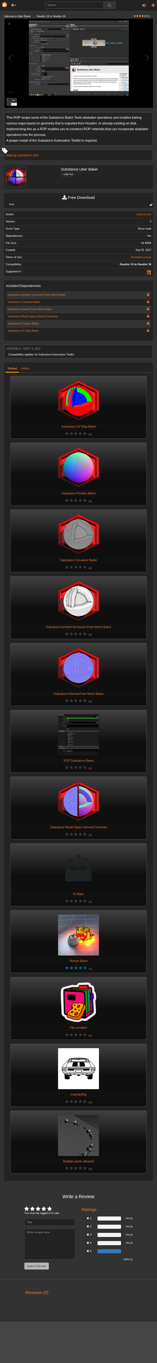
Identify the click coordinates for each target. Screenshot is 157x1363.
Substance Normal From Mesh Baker (30, 309)
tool (35, 155)
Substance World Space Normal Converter (33, 316)
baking (11, 155)
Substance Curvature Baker (24, 302)
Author (25, 368)
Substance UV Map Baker (23, 330)
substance (24, 155)
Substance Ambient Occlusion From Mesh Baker (37, 295)
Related (12, 368)
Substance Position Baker (23, 323)
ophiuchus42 (143, 214)
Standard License (141, 257)
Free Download (81, 197)
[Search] (109, 5)
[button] (13, 5)
